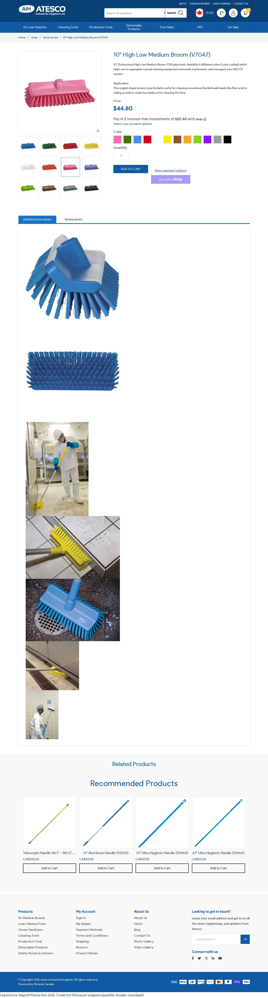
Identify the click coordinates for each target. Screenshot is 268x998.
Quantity (120, 147)
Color (117, 132)
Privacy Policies (87, 953)
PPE (200, 27)
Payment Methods (89, 930)
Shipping (82, 941)
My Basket (83, 924)
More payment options (170, 170)
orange (187, 139)
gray (217, 139)
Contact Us (241, 3)
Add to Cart (49, 868)
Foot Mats (167, 27)
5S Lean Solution (34, 27)
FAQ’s (138, 924)
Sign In (81, 918)
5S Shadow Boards (31, 918)
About (183, 3)
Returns (81, 947)
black (227, 139)
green (127, 139)
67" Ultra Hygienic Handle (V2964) (218, 853)
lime (197, 139)
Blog (137, 930)
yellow (167, 139)
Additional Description (37, 219)
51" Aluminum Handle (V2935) (106, 853)
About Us (140, 918)
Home (22, 37)
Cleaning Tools (68, 27)
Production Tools (100, 27)
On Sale (233, 27)
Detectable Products (134, 27)
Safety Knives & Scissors (35, 953)
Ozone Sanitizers (30, 930)
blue (137, 139)
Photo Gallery (144, 941)
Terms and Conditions (92, 935)
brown (177, 139)
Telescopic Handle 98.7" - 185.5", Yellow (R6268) (59, 853)
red (147, 139)
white (157, 139)
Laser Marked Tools (32, 924)
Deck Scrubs (50, 37)
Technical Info (73, 219)
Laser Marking (222, 3)
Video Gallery (143, 947)
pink (117, 139)
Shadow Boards (200, 3)
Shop (34, 37)
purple (207, 139)
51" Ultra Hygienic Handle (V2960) (162, 853)
